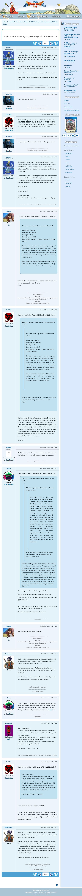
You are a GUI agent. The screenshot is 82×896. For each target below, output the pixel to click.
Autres (16, 22)
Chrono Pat (68, 153)
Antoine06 (69, 74)
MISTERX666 (69, 169)
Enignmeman (71, 48)
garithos (8, 47)
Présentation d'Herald (71, 85)
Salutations (68, 65)
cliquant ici (51, 710)
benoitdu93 (8, 723)
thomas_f (69, 39)
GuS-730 (8, 114)
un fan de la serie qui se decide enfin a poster (71, 53)
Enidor (67, 156)
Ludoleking (68, 166)
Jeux (21, 22)
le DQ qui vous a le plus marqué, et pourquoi (70, 44)
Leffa (68, 67)
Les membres (68, 107)
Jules (67, 163)
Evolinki (69, 81)
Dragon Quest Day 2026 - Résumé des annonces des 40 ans (72, 36)
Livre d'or (67, 104)
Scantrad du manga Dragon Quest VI (70, 28)
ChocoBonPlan (47, 894)
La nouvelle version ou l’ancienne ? (71, 71)
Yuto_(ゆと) (70, 30)
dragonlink (9, 94)
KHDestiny (41, 892)
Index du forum (8, 22)
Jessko (67, 159)
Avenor (67, 180)
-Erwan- (8, 468)
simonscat (68, 172)
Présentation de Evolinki (69, 78)
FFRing (35, 892)
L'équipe (66, 100)
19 (45, 43)
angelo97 (9, 447)
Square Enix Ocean (52, 892)
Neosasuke (8, 654)
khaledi (9, 211)
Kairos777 (68, 183)
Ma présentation (69, 60)
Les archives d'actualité (71, 110)
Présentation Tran (70, 90)
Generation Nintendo (36, 894)
